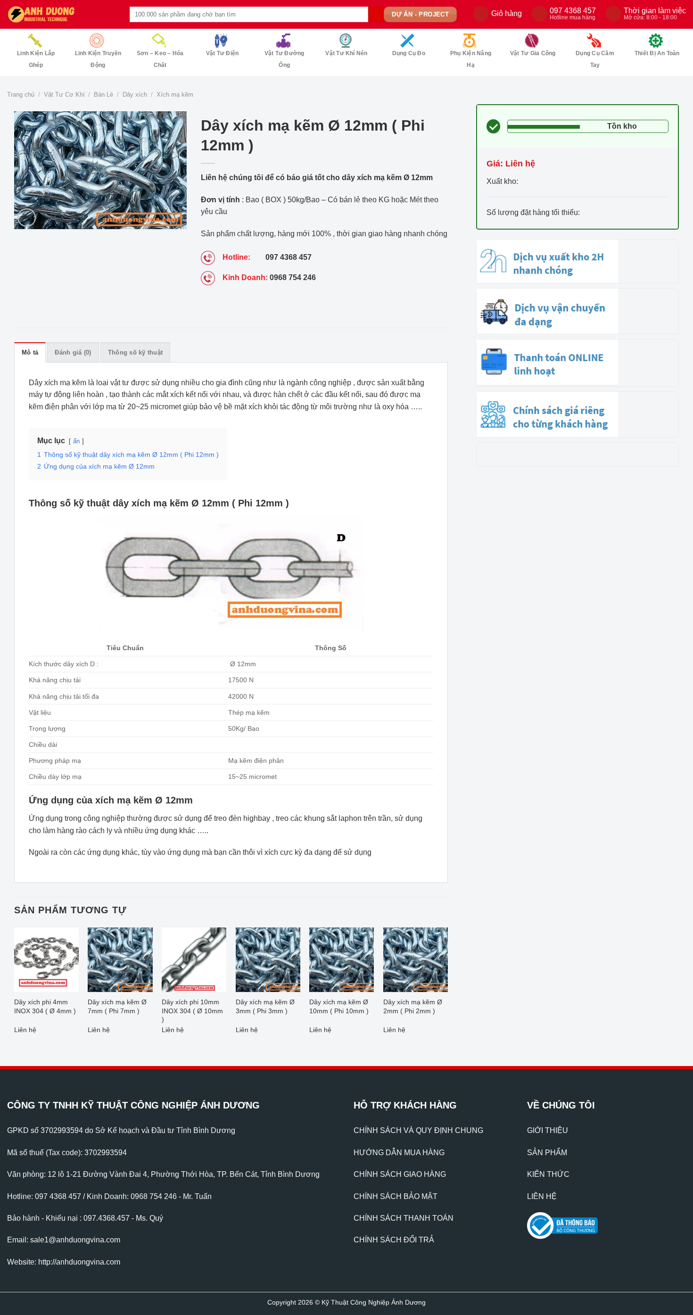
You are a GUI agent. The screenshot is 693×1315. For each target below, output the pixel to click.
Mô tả (30, 352)
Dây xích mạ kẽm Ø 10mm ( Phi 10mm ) (339, 1006)
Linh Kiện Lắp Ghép (36, 59)
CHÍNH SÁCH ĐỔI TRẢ (394, 1240)
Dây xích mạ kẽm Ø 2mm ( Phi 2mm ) (412, 1006)
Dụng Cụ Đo (408, 53)
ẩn (76, 441)
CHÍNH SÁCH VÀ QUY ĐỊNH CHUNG (418, 1130)
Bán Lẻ (103, 94)
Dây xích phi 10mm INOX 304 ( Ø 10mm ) (192, 1010)
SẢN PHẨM (547, 1153)
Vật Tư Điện (222, 53)
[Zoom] (26, 217)
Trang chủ (20, 94)
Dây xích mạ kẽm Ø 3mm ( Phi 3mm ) (265, 1006)
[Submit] (376, 15)
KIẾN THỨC (548, 1174)
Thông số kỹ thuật (135, 352)
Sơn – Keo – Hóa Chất (160, 59)
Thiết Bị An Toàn (657, 53)
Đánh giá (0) (73, 352)
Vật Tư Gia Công (533, 53)
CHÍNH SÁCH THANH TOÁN (404, 1218)
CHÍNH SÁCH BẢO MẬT (395, 1196)
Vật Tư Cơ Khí (64, 94)
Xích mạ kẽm (175, 94)
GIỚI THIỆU (547, 1130)
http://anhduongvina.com (79, 1262)
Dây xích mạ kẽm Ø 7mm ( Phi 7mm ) (117, 1006)
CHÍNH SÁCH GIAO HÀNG (400, 1174)
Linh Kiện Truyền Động (98, 59)
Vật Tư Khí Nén (346, 53)
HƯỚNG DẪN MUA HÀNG (399, 1153)
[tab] (30, 352)
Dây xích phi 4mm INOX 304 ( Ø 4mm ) (45, 1006)
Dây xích (135, 94)
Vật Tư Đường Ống (284, 59)
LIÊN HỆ (542, 1196)
